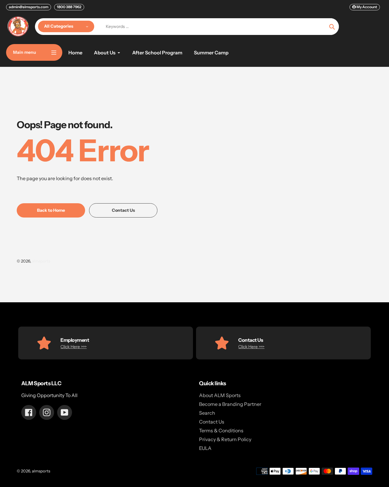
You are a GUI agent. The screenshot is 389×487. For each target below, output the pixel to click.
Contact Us (211, 422)
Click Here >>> (73, 346)
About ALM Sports (220, 395)
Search (207, 413)
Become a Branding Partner (230, 404)
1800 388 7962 (69, 7)
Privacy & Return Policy (225, 439)
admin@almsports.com (28, 7)
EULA (205, 448)
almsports (41, 261)
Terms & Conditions (221, 430)
